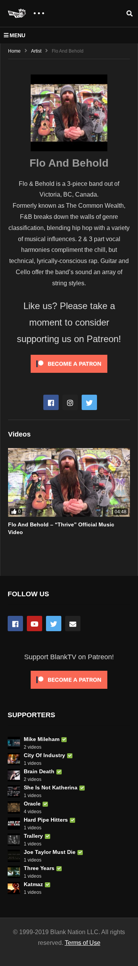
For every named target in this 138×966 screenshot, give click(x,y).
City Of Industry (44, 755)
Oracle (32, 804)
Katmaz (33, 884)
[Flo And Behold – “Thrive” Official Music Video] (69, 482)
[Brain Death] (14, 775)
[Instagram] (70, 402)
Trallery (33, 836)
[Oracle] (14, 807)
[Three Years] (14, 872)
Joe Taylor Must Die (50, 852)
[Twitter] (89, 402)
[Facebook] (51, 402)
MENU (17, 35)
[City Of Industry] (14, 759)
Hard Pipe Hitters (46, 820)
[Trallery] (14, 840)
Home (14, 51)
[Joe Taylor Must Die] (14, 856)
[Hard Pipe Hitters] (14, 823)
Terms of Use (82, 943)
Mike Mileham (41, 739)
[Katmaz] (14, 888)
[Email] (72, 623)
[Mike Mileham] (14, 743)
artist (36, 51)
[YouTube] (34, 623)
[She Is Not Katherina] (14, 791)
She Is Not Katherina (50, 787)
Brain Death (39, 771)
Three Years (39, 868)
